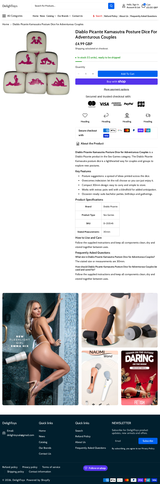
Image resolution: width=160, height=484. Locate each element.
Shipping (80, 48)
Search (79, 430)
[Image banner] (40, 349)
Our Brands (63, 16)
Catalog (50, 16)
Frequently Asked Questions (90, 447)
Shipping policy (15, 471)
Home (5, 24)
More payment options (116, 89)
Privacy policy (29, 467)
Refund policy (10, 467)
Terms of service (51, 467)
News (42, 436)
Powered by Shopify (38, 480)
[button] (150, 5)
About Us (80, 442)
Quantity (80, 67)
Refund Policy (82, 436)
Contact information (40, 471)
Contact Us (45, 453)
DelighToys (18, 480)
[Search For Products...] (111, 6)
